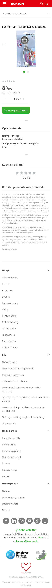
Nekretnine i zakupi (11, 457)
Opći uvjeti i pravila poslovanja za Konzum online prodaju (25, 399)
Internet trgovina (10, 277)
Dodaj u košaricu (17, 110)
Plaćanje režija (9, 328)
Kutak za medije (9, 469)
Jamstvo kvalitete (10, 503)
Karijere (6, 463)
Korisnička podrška (11, 438)
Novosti (6, 510)
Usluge (5, 270)
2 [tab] (28, 72)
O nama (6, 491)
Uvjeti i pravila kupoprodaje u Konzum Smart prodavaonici (23, 409)
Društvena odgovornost (13, 497)
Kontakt (6, 476)
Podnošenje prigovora (13, 374)
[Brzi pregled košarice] (48, 3)
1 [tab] (24, 72)
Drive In (6, 296)
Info (4, 354)
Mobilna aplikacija (10, 322)
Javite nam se (9, 430)
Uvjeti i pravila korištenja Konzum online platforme (21, 389)
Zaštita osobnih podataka (14, 381)
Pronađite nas (9, 444)
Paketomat (7, 290)
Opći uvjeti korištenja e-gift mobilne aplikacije (23, 417)
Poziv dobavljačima (11, 450)
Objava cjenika (9, 423)
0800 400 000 (27, 530)
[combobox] (26, 13)
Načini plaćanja (9, 362)
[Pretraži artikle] (41, 3)
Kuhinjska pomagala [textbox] (14, 13)
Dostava (6, 284)
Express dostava (10, 303)
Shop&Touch (8, 334)
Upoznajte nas (10, 483)
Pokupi (5, 309)
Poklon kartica (9, 341)
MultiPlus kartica (10, 347)
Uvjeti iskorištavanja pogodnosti (17, 368)
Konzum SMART (10, 315)
